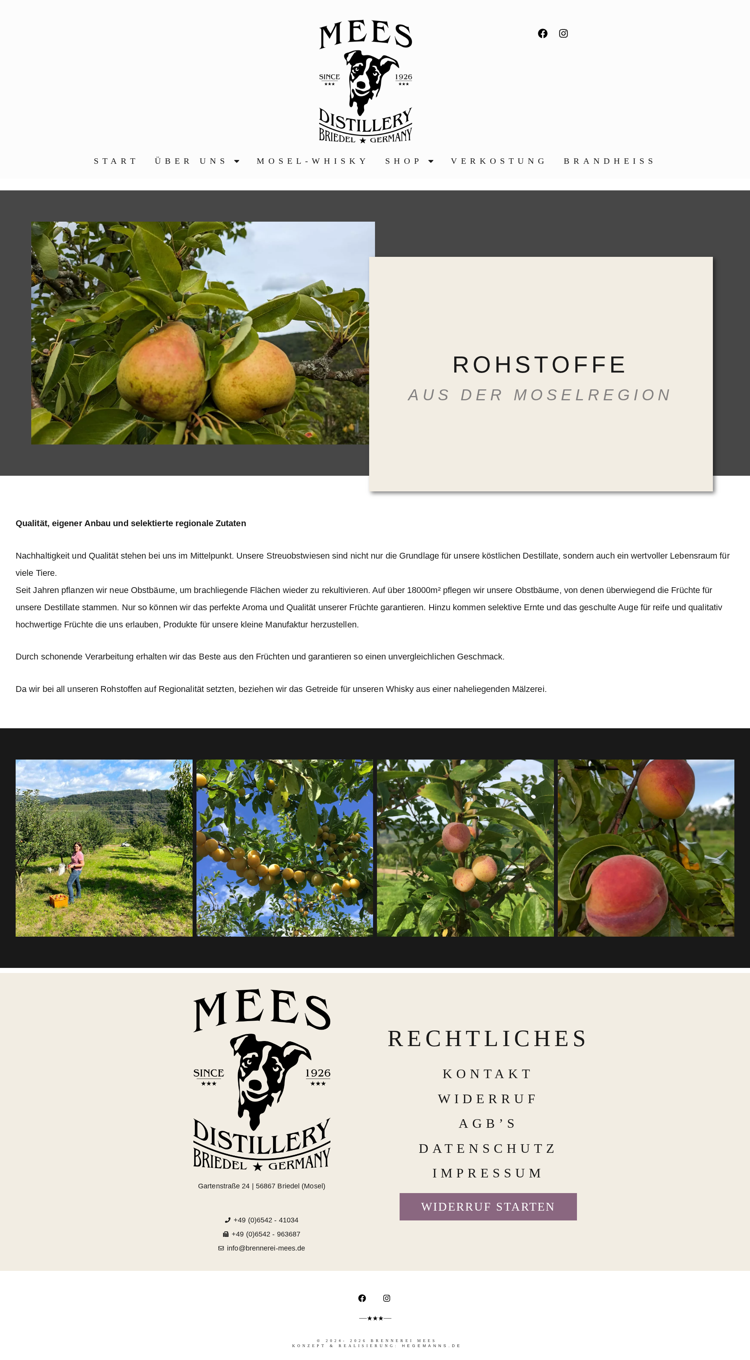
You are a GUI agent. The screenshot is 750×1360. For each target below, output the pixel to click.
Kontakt (488, 1073)
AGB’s (488, 1123)
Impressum (488, 1173)
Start (116, 161)
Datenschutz (488, 1148)
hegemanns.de (432, 1346)
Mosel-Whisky (313, 161)
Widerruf (488, 1098)
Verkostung (499, 161)
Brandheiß (610, 161)
